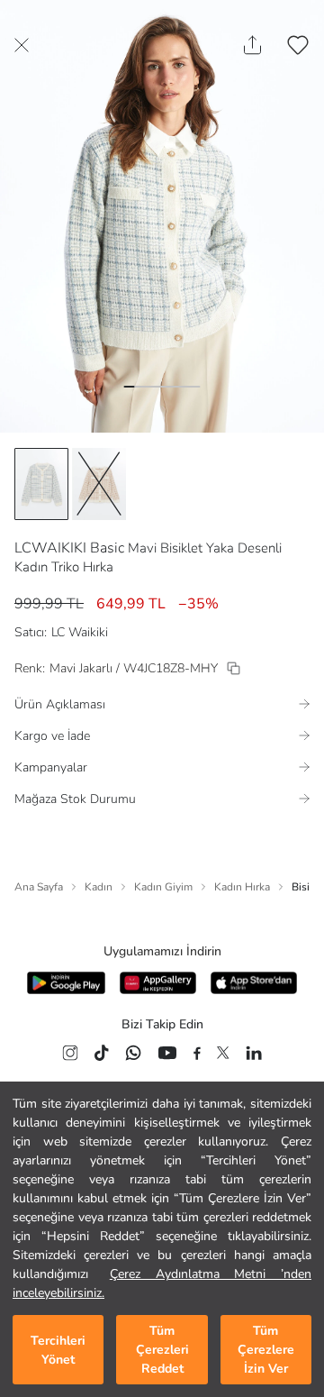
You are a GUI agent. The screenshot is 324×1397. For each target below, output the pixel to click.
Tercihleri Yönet (58, 1350)
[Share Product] (252, 45)
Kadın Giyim (163, 887)
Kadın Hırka (242, 887)
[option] (41, 484)
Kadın (98, 887)
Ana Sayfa (38, 887)
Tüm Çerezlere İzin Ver (266, 1349)
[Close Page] (21, 45)
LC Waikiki (79, 632)
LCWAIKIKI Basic (69, 548)
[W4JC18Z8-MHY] (233, 668)
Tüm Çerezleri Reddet (162, 1349)
